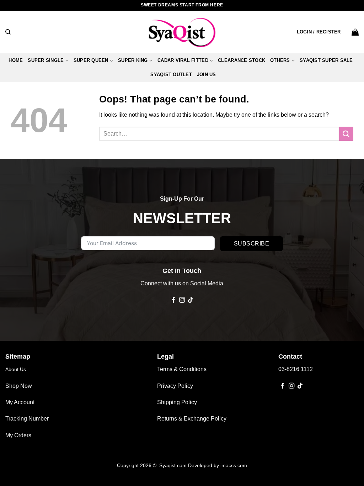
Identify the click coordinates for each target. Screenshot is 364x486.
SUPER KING (133, 60)
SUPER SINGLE (46, 60)
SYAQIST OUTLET (171, 74)
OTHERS (280, 60)
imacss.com (233, 465)
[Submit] (346, 134)
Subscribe (251, 244)
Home (16, 60)
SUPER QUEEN (91, 60)
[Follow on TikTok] (190, 300)
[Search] (8, 32)
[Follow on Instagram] (182, 300)
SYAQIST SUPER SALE (326, 60)
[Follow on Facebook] (173, 300)
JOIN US (206, 74)
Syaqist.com (173, 465)
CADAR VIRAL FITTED (182, 60)
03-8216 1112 (295, 369)
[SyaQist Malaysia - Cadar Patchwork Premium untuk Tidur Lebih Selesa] (182, 32)
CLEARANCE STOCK (241, 60)
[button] (319, 32)
